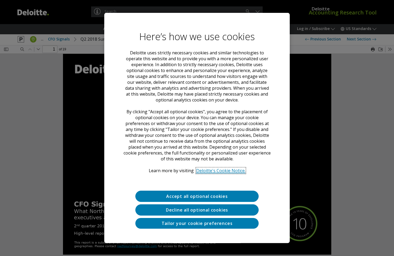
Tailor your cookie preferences (197, 223)
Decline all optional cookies (197, 210)
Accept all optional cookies (197, 196)
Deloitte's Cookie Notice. (221, 171)
